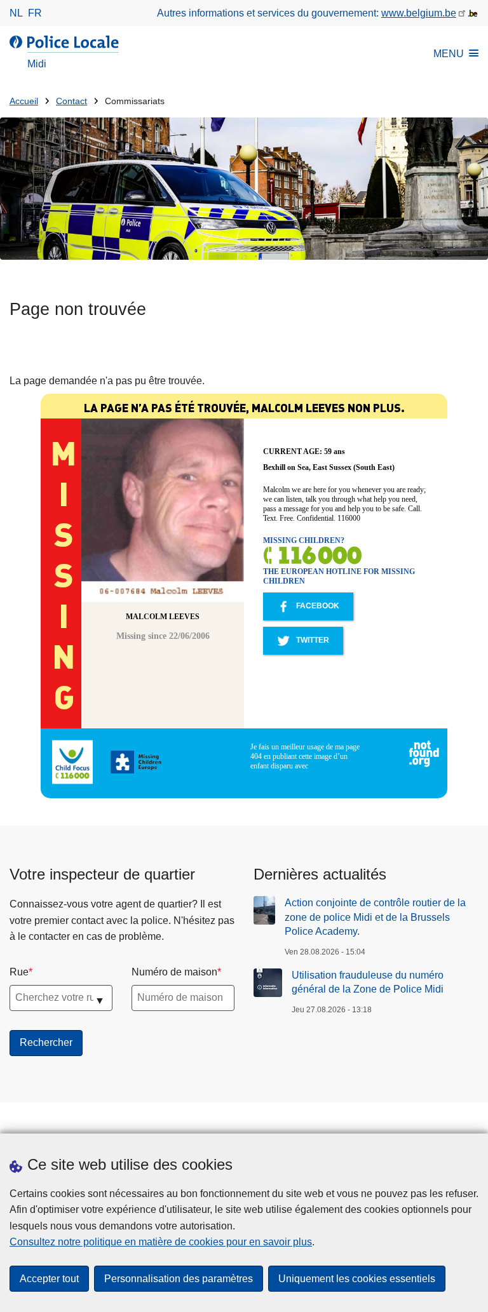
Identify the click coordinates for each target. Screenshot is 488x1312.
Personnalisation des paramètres (178, 1278)
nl (16, 13)
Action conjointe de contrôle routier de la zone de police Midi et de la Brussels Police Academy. (375, 917)
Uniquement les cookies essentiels (356, 1278)
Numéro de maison (174, 972)
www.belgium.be (418, 13)
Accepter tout (49, 1278)
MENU (448, 53)
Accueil (24, 101)
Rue (19, 972)
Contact (71, 101)
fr (35, 13)
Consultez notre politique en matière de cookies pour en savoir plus (161, 1241)
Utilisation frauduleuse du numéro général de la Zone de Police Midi (368, 982)
